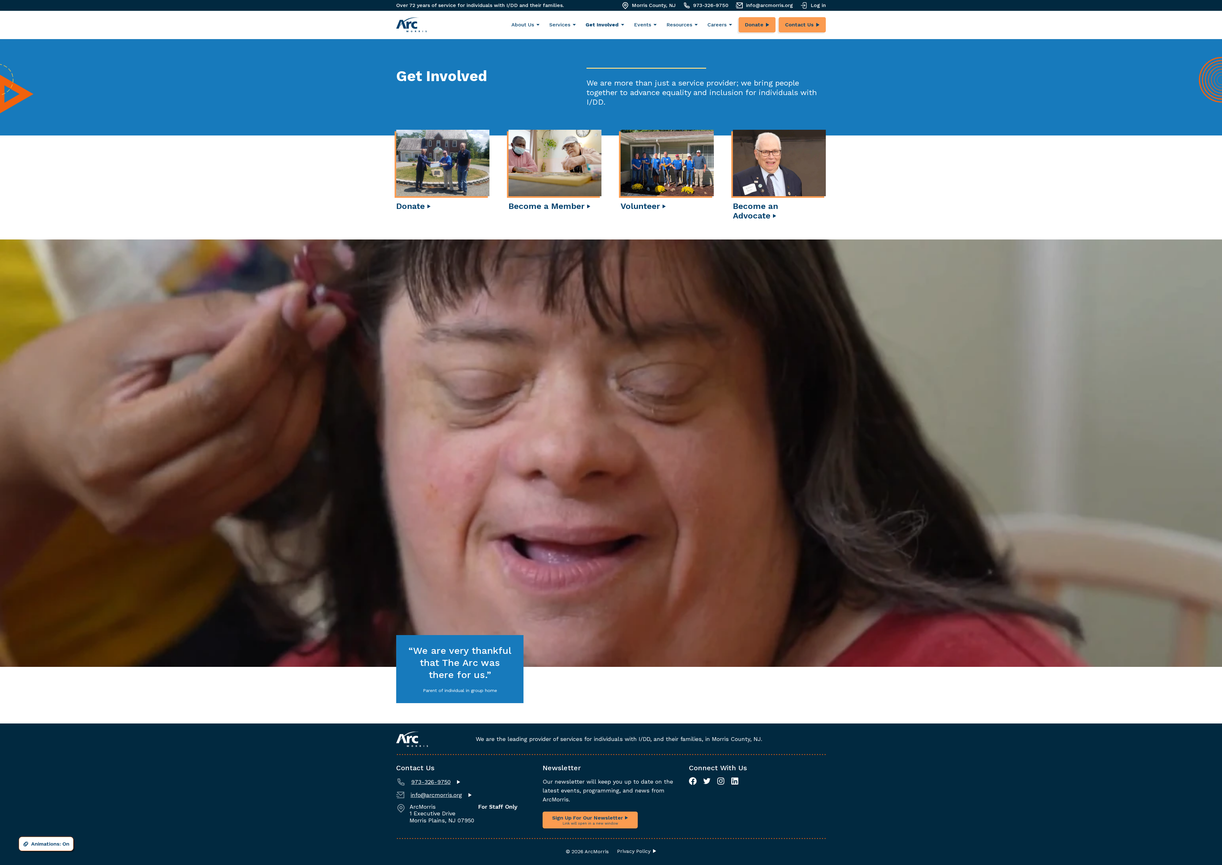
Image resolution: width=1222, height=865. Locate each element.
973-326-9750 (710, 5)
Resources (679, 25)
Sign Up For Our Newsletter (588, 820)
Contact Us (799, 25)
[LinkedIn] (735, 781)
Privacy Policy (633, 851)
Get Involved (602, 25)
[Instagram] (721, 781)
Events (642, 25)
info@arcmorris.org (769, 5)
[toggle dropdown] (539, 25)
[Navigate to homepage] (411, 24)
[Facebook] (693, 781)
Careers (717, 25)
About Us (522, 25)
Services (559, 25)
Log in (818, 5)
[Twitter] (707, 781)
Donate (754, 25)
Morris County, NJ (654, 5)
